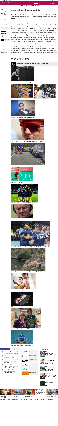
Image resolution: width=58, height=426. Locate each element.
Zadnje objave (15, 349)
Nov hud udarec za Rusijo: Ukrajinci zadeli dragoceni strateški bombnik (10, 371)
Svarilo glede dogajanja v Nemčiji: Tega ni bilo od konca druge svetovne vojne (11, 361)
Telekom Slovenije (55, 0)
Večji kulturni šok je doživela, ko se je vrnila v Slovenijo (11, 356)
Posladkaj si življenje (29, 5)
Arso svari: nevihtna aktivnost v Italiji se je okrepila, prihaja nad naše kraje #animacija (11, 366)
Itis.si (12, 0)
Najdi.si (9, 0)
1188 (14, 0)
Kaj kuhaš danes (22, 5)
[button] (2, 3)
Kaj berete (5, 349)
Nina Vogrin (4, 11)
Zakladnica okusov (36, 5)
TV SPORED (3, 0)
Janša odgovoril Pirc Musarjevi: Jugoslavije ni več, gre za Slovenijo (11, 352)
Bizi (6, 0)
